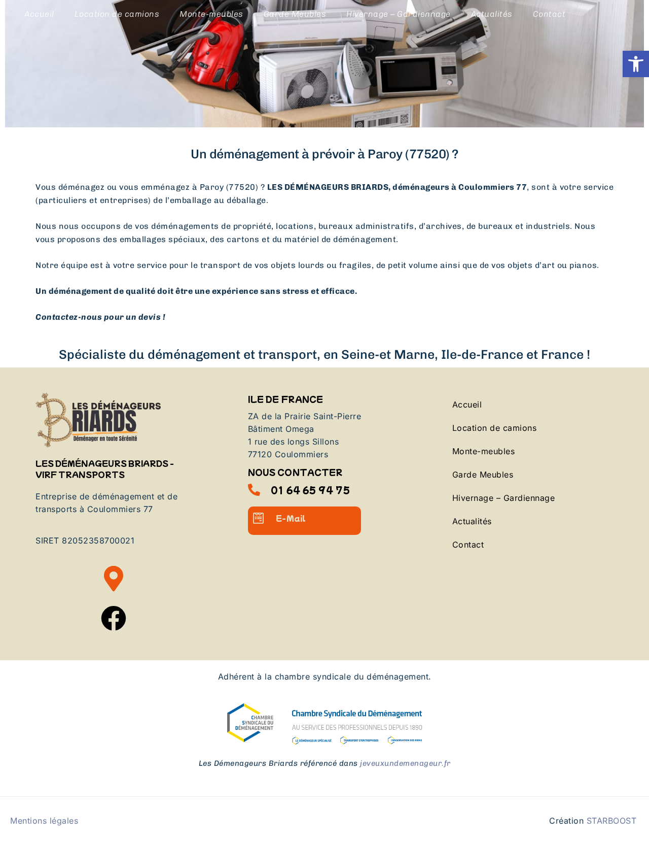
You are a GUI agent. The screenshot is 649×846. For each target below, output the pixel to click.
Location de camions (117, 14)
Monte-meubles (211, 14)
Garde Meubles (295, 14)
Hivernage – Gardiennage (398, 14)
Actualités (492, 14)
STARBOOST (612, 821)
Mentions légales (44, 821)
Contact (549, 14)
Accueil (39, 14)
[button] (636, 64)
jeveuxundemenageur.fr (405, 763)
